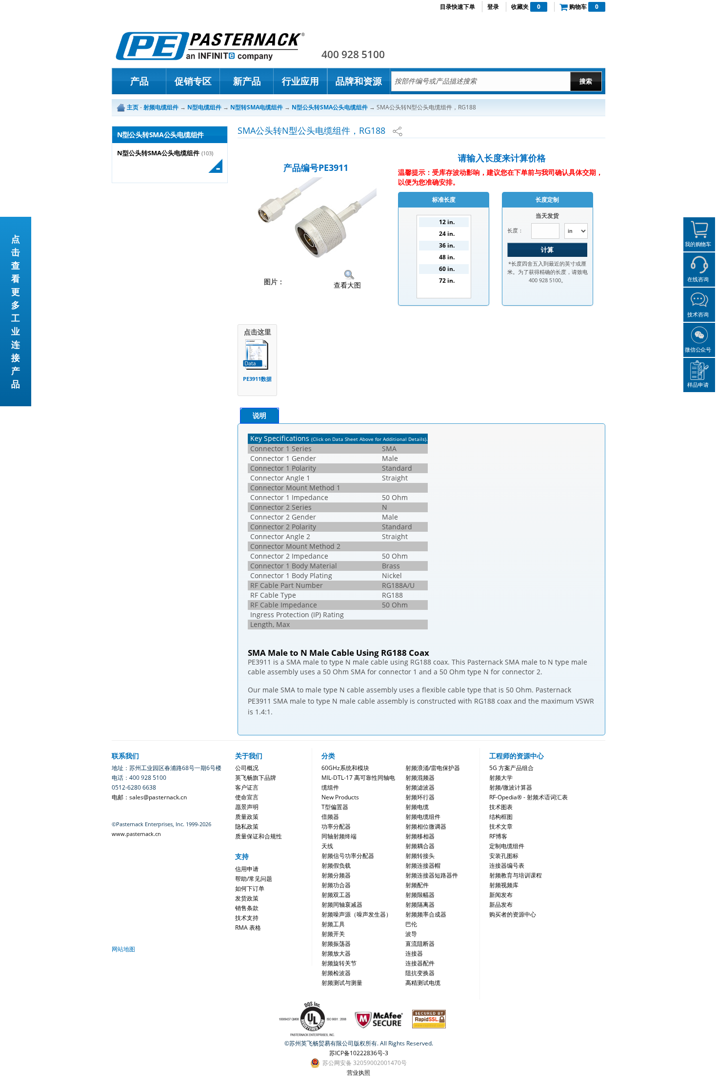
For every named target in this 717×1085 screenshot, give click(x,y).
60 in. (447, 269)
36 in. (447, 245)
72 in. (447, 280)
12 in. (447, 222)
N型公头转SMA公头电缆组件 (158, 153)
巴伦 (411, 924)
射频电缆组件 (422, 817)
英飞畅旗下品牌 (255, 777)
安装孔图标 (503, 856)
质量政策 (247, 817)
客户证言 (247, 787)
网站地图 (123, 949)
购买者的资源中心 (512, 914)
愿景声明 (247, 807)
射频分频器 (336, 875)
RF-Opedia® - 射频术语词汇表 (528, 797)
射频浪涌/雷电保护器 (432, 768)
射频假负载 (336, 865)
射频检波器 (336, 973)
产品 (139, 81)
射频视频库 (503, 885)
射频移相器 (420, 836)
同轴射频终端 (339, 836)
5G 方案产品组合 (511, 768)
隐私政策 (247, 826)
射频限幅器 (420, 895)
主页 (133, 107)
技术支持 (247, 918)
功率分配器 (336, 826)
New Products (340, 797)
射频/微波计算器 (510, 787)
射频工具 (333, 924)
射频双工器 (336, 895)
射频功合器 (336, 885)
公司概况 (247, 768)
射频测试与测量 (341, 983)
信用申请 (247, 869)
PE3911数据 (257, 378)
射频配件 (417, 885)
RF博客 (498, 836)
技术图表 (501, 807)
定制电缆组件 (506, 846)
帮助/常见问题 (253, 879)
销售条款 (247, 908)
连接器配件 (420, 963)
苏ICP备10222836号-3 (358, 1053)
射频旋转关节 (339, 963)
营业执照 (358, 1072)
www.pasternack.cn (136, 833)
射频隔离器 (420, 904)
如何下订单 (249, 888)
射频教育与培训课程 (515, 875)
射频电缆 (417, 807)
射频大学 (501, 777)
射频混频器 (420, 777)
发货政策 (247, 898)
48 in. (447, 257)
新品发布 (501, 904)
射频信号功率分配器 (347, 856)
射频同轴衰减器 (341, 904)
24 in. (447, 234)
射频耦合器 (420, 846)
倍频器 (330, 817)
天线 (327, 846)
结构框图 (501, 817)
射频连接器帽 (422, 865)
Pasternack (210, 46)
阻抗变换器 (420, 973)
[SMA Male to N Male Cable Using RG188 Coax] (316, 218)
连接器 (414, 953)
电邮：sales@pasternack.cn (149, 797)
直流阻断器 (420, 943)
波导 (411, 934)
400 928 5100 (353, 54)
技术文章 (501, 826)
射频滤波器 (420, 787)
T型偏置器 (334, 807)
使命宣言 (247, 797)
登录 (493, 6)
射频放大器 (336, 953)
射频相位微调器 (425, 826)
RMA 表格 (248, 927)
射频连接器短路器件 (431, 875)
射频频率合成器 (425, 914)
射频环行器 (420, 797)
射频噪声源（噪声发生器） (356, 914)
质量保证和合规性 (258, 836)
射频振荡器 (336, 943)
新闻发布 (501, 895)
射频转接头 (420, 856)
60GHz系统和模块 (345, 768)
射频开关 (333, 934)
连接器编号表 (506, 865)
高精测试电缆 (422, 983)
